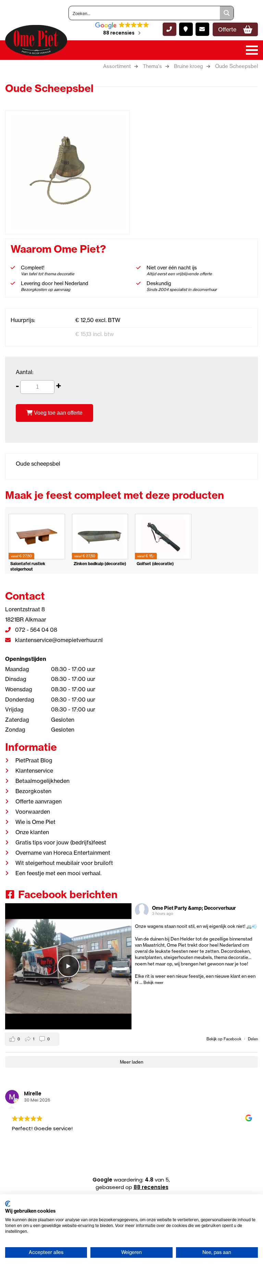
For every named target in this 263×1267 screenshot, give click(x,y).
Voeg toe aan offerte (58, 413)
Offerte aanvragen (38, 801)
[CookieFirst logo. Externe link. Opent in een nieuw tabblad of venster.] (7, 1204)
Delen (253, 1039)
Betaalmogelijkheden (42, 780)
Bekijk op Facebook (224, 1039)
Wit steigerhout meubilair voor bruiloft (64, 862)
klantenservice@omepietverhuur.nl (58, 640)
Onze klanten (32, 832)
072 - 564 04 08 (35, 629)
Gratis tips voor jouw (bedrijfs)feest (60, 842)
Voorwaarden (32, 811)
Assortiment (117, 66)
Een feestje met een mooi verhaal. (58, 873)
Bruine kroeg (188, 66)
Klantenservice (34, 770)
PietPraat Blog (33, 760)
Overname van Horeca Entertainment (62, 852)
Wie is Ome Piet (35, 821)
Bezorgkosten (33, 791)
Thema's (152, 66)
